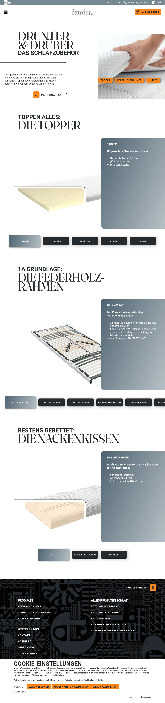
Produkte (25, 600)
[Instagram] (159, 2)
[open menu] (7, 12)
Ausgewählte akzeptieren (71, 687)
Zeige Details (21, 692)
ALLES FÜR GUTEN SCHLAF (109, 600)
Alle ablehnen (39, 687)
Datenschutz (146, 697)
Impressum (133, 697)
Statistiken (18, 687)
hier (101, 680)
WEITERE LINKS (28, 629)
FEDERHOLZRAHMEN (129, 80)
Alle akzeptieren (105, 687)
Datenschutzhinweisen (54, 675)
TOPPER (105, 80)
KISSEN (153, 80)
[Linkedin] (153, 2)
